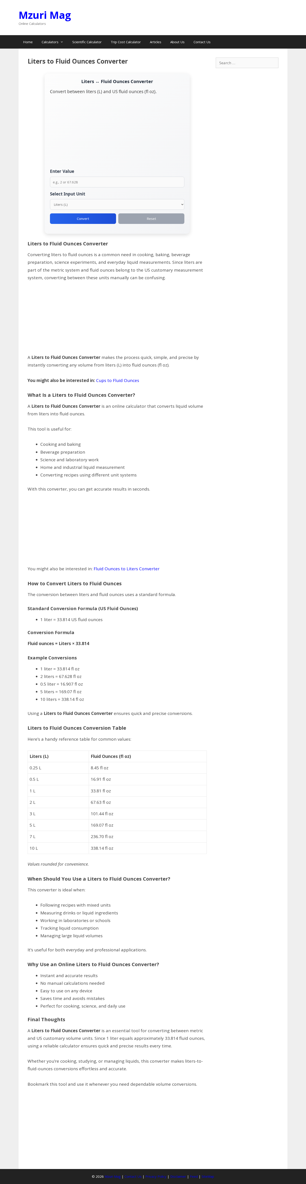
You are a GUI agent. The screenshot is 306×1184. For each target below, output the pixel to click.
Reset (151, 218)
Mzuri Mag (45, 15)
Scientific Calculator (87, 42)
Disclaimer (178, 1176)
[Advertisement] (117, 134)
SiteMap (208, 1176)
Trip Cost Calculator (126, 42)
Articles (155, 42)
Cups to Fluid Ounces (117, 380)
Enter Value (62, 171)
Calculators (50, 42)
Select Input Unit (67, 194)
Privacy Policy (155, 1176)
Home (28, 42)
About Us (177, 42)
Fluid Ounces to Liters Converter (126, 569)
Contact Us (202, 42)
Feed (194, 1176)
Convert (83, 218)
